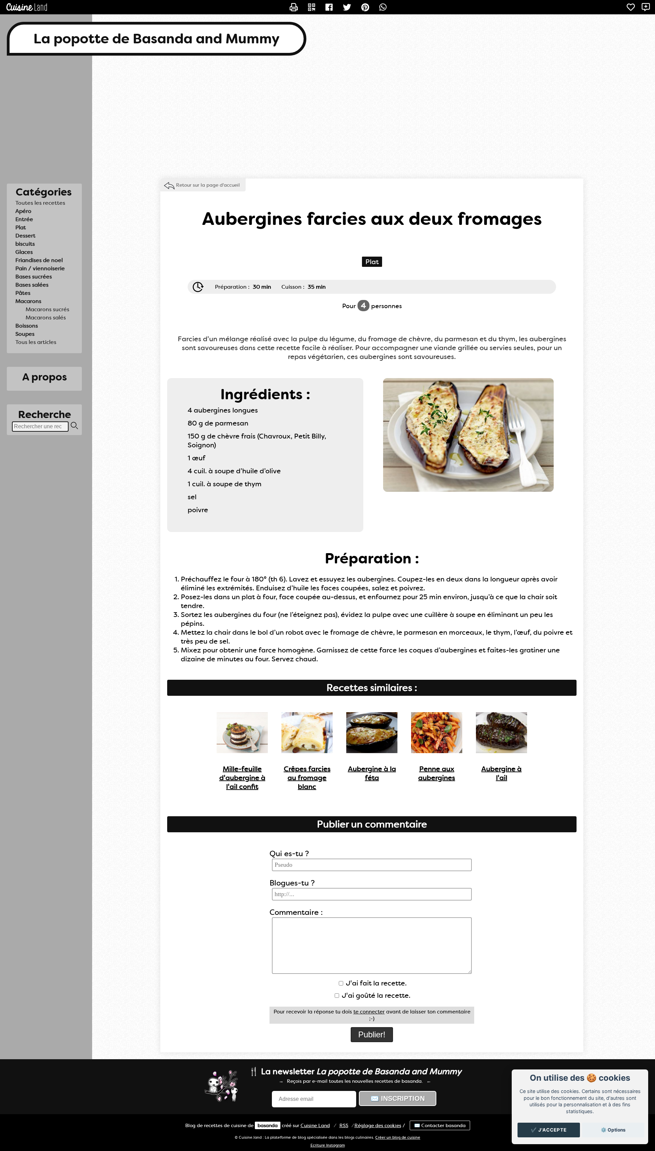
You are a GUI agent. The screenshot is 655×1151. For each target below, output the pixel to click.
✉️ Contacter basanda (440, 1125)
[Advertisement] (327, 117)
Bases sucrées (33, 276)
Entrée (24, 219)
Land (315, 1125)
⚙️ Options (613, 1130)
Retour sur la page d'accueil (208, 185)
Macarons (28, 301)
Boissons (26, 325)
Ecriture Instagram (327, 1145)
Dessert (25, 235)
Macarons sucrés (47, 309)
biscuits (25, 243)
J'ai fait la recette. (375, 983)
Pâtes (22, 293)
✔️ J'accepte (549, 1130)
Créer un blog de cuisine (397, 1137)
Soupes (24, 333)
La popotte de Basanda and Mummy (156, 39)
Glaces (24, 252)
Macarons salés (46, 317)
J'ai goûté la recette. (375, 995)
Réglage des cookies (377, 1125)
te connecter (369, 1011)
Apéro (23, 211)
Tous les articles (35, 342)
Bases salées (31, 284)
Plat (20, 227)
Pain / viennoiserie (40, 268)
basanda (268, 1125)
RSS (343, 1125)
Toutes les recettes (40, 202)
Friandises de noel (39, 260)
